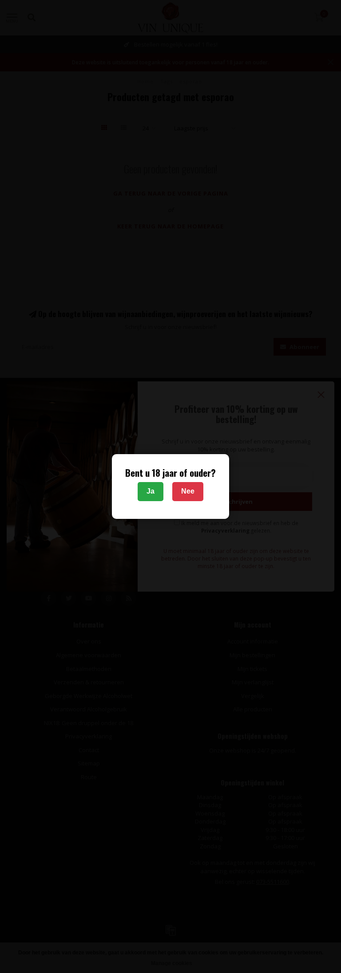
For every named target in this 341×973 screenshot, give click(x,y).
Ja (151, 491)
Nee (187, 491)
